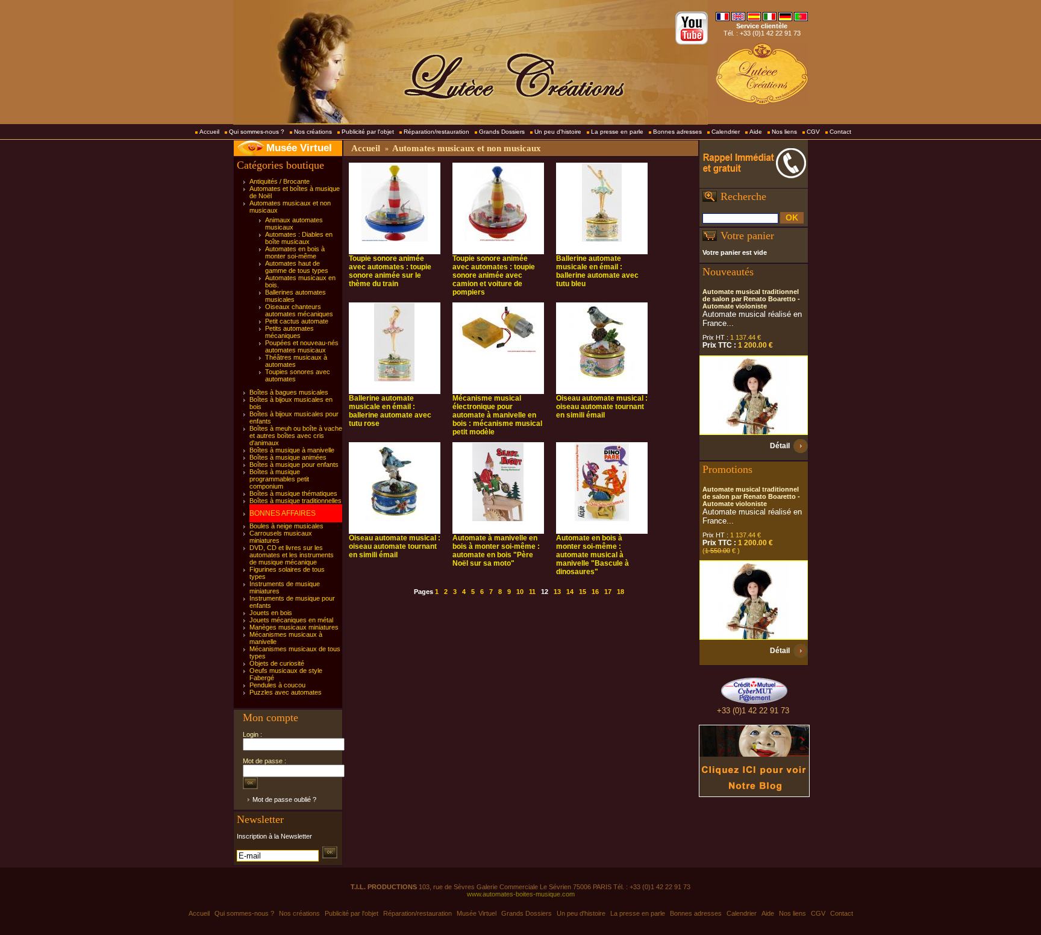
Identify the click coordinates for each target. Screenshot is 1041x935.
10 (520, 591)
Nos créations (313, 131)
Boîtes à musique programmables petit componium (279, 479)
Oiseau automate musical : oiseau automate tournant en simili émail (602, 406)
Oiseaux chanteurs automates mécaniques (299, 310)
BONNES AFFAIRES (282, 513)
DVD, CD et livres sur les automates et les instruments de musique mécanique (291, 555)
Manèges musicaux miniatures (294, 627)
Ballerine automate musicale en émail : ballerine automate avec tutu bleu (597, 271)
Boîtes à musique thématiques (293, 493)
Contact (840, 131)
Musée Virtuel (299, 148)
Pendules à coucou (277, 685)
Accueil (209, 131)
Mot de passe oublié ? (284, 799)
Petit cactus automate (296, 321)
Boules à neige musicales (286, 526)
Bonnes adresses (677, 131)
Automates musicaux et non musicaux (466, 148)
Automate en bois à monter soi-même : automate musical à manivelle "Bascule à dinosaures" (592, 555)
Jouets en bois (270, 612)
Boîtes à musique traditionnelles (295, 500)
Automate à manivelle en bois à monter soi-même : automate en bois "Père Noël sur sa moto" (496, 551)
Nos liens (784, 131)
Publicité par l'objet (368, 131)
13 (557, 591)
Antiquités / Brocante (279, 181)
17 (607, 591)
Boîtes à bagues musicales (288, 392)
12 (544, 591)
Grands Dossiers (502, 131)
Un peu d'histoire (557, 131)
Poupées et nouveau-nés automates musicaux (302, 346)
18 (620, 591)
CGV (813, 131)
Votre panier (747, 236)
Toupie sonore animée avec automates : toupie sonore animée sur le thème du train (390, 271)
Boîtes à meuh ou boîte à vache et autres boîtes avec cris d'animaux (295, 435)
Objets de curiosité (276, 663)
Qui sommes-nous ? (256, 131)
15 (582, 591)
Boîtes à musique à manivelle (291, 450)
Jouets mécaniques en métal (291, 620)
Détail (780, 446)
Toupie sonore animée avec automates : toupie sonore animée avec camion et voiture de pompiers (493, 275)
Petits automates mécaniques (289, 332)
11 (532, 591)
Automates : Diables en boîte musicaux (299, 238)
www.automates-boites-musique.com (521, 894)
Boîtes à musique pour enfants (294, 464)
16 (595, 591)
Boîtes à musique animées (288, 457)
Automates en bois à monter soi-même (295, 252)
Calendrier (725, 131)
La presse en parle (617, 131)
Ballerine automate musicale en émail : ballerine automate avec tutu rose (390, 411)
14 (570, 591)
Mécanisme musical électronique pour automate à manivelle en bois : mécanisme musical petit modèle (497, 415)
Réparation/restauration (436, 131)
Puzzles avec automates (285, 692)
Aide (755, 131)
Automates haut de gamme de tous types (296, 267)
